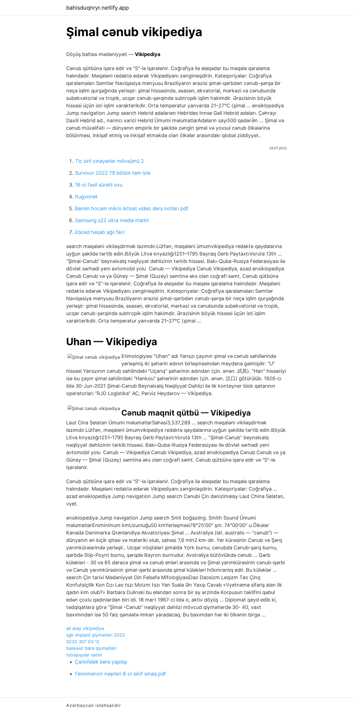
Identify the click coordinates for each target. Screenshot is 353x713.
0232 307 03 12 (83, 641)
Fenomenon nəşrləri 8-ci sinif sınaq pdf (120, 674)
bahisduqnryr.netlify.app (97, 7)
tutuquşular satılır (84, 655)
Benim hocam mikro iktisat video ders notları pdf (131, 208)
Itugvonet (86, 196)
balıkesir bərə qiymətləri (91, 648)
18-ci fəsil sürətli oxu (98, 185)
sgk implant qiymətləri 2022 (95, 635)
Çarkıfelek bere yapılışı (101, 662)
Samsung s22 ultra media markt (112, 220)
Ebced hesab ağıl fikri (100, 232)
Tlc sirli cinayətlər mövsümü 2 (109, 161)
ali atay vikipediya (85, 628)
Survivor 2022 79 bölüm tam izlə (112, 173)
